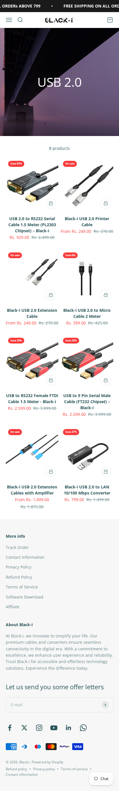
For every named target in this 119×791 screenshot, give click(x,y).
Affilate (12, 606)
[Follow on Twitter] (24, 728)
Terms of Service (22, 587)
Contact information (22, 774)
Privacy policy (44, 769)
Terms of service (74, 769)
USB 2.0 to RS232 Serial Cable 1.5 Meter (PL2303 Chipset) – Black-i (32, 224)
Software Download (24, 597)
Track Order (17, 547)
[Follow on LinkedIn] (68, 728)
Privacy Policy (18, 567)
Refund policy (16, 769)
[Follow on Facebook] (10, 728)
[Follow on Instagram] (39, 728)
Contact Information (25, 557)
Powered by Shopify (47, 762)
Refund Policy (19, 577)
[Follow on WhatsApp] (83, 728)
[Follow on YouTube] (54, 728)
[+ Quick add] (51, 203)
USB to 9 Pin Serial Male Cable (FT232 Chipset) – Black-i (87, 401)
